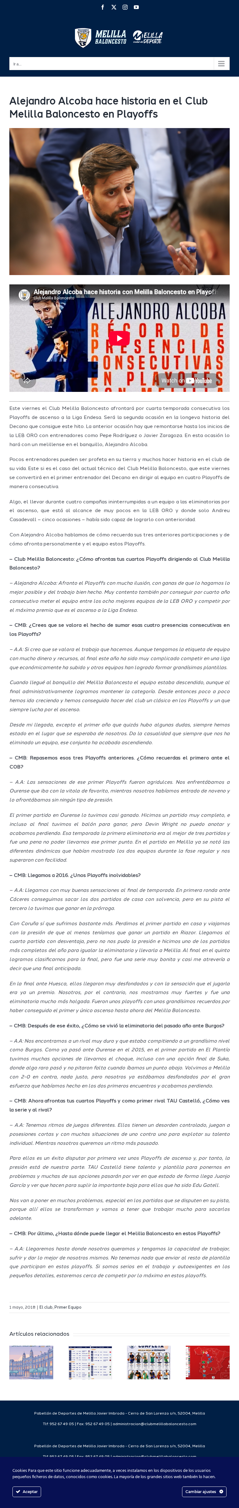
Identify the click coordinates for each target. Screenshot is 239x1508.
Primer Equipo (68, 1308)
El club (46, 1308)
